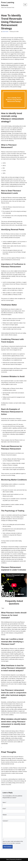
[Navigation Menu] (25, 4)
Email (4, 808)
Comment (5, 820)
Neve (7, 859)
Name (4, 802)
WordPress (19, 859)
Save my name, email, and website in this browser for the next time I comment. (13, 842)
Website (5, 814)
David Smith (5, 31)
